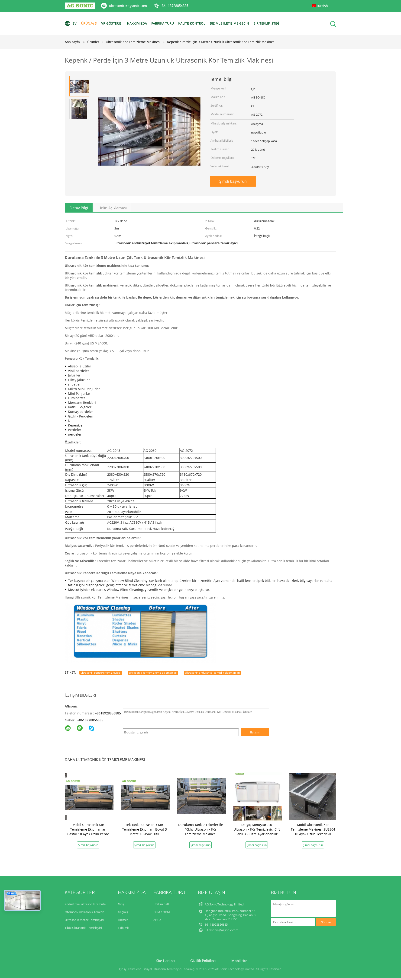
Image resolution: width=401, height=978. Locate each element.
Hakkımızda (137, 23)
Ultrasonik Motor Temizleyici (84, 920)
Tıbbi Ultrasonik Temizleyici (83, 928)
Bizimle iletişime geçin (229, 23)
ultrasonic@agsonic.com (128, 5)
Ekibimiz (123, 928)
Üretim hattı (161, 904)
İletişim (255, 732)
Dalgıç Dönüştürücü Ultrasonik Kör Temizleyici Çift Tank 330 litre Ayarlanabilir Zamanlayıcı (256, 831)
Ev (75, 23)
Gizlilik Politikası (203, 960)
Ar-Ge (157, 920)
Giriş (121, 904)
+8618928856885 (108, 713)
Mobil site (239, 960)
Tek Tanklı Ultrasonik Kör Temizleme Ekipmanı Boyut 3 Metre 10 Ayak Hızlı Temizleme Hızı (144, 831)
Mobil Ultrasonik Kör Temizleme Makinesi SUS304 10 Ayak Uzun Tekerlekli (313, 829)
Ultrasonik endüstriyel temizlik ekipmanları (212, 673)
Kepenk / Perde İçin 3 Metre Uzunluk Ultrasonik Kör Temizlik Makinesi (221, 42)
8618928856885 (91, 720)
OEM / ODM (161, 912)
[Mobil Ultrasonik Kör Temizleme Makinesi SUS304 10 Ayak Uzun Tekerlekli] (313, 795)
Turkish (322, 5)
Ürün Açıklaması (112, 207)
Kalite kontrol (191, 23)
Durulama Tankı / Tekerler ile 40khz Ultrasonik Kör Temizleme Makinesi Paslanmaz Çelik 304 (200, 831)
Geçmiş (123, 912)
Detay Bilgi (79, 207)
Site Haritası (165, 960)
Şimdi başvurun (233, 181)
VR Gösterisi (112, 23)
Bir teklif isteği (266, 23)
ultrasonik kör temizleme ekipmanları (153, 673)
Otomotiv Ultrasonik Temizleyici (87, 912)
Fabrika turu (162, 23)
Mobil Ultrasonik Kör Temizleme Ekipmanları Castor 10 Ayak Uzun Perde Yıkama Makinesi (88, 831)
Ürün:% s (89, 23)
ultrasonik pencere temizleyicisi (101, 673)
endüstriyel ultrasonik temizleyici (87, 904)
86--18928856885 (175, 6)
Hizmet (123, 920)
